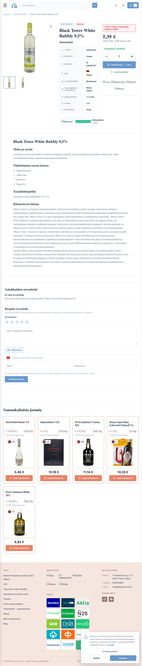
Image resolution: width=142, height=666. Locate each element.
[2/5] (12, 322)
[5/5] (27, 322)
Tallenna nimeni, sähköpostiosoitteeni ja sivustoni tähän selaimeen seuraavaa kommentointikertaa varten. (51, 373)
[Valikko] (6, 5)
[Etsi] (94, 5)
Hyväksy (123, 658)
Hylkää (96, 658)
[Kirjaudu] (116, 5)
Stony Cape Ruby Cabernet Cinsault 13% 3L (122, 424)
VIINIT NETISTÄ (20, 14)
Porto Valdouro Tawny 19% (87, 424)
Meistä (6, 614)
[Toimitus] (123, 5)
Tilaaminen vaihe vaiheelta (15, 589)
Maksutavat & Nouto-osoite (15, 594)
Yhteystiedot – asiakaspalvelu (16, 609)
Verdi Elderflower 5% (17, 422)
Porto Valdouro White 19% (18, 494)
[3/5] (17, 322)
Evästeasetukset (110, 651)
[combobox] (56, 5)
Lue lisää (110, 645)
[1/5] (7, 322)
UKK (5, 584)
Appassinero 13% (50, 422)
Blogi (5, 623)
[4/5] (22, 322)
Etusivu (6, 14)
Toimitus (7, 599)
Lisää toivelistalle (121, 72)
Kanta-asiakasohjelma (13, 604)
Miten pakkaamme (11, 619)
